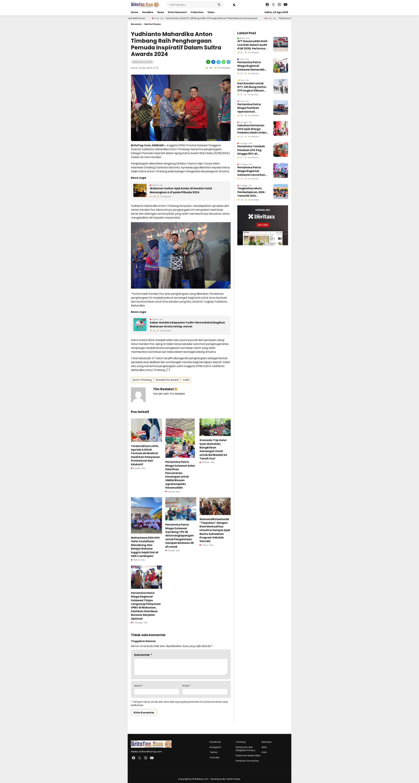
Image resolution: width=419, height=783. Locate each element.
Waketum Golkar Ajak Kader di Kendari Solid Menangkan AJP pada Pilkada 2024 (181, 190)
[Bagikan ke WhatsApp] (223, 61)
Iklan (264, 747)
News (160, 12)
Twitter (214, 752)
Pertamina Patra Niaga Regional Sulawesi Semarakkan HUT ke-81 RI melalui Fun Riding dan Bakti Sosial (252, 66)
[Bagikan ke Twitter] (218, 61)
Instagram (215, 747)
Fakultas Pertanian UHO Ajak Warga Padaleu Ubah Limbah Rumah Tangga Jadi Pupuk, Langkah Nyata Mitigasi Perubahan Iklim (252, 129)
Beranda (136, 24)
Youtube (214, 757)
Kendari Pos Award (167, 380)
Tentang (241, 742)
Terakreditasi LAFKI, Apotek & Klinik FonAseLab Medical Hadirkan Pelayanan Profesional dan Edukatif (145, 455)
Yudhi (186, 380)
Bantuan (267, 742)
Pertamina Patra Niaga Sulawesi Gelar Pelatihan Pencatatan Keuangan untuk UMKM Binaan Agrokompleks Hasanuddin (180, 474)
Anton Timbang (142, 380)
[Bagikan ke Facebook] (213, 61)
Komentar (143, 655)
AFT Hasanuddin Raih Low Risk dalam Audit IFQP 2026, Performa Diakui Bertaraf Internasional (252, 44)
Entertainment (177, 12)
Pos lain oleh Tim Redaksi (169, 394)
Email (186, 685)
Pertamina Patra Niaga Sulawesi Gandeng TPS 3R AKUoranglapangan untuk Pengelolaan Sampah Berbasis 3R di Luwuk (179, 535)
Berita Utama (153, 24)
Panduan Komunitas (247, 760)
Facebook (215, 742)
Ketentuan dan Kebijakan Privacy (245, 749)
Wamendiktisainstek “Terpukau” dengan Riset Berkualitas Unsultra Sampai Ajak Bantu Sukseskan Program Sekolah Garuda (215, 530)
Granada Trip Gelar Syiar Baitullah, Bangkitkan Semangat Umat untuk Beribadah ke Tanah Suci (213, 449)
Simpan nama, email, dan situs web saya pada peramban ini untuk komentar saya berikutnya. (179, 703)
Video (211, 12)
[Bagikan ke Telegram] (228, 61)
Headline (147, 12)
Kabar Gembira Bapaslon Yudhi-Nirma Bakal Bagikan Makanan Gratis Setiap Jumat (187, 324)
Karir (264, 752)
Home (134, 12)
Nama (138, 685)
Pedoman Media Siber (248, 755)
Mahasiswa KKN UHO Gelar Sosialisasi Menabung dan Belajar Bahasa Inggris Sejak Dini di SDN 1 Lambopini (145, 547)
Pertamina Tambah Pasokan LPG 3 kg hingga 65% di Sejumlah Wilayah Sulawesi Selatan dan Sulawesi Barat (252, 150)
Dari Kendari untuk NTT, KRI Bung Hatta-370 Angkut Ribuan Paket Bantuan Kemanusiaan (160, 18)
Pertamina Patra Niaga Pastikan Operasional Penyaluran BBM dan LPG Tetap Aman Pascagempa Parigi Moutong (286, 18)
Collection (197, 12)
